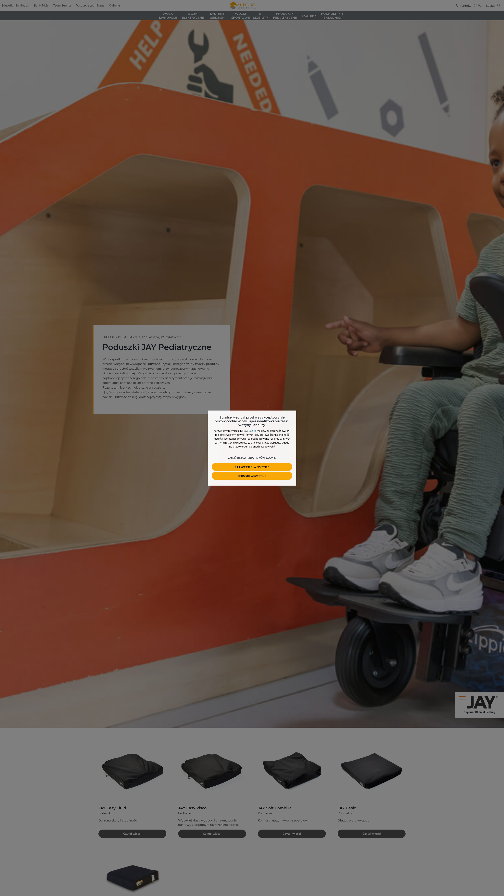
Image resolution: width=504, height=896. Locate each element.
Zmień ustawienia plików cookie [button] (252, 457)
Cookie (252, 430)
